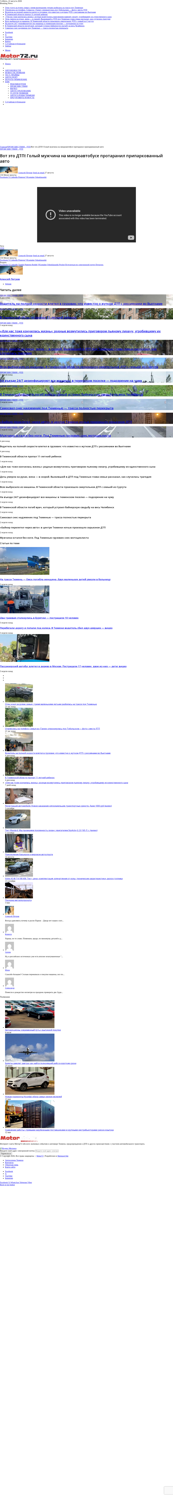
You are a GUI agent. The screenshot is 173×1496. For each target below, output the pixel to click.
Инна (7, 970)
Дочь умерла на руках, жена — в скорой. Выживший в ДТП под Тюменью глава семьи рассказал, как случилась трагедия (57, 19)
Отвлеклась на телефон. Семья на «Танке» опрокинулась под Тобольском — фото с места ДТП (46, 10)
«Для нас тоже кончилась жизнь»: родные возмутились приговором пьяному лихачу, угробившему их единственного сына (58, 17)
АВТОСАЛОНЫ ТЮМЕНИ (22, 95)
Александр (9, 988)
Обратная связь (11, 1165)
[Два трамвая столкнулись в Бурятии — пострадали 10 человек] (24, 613)
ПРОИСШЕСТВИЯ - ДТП (19, 147)
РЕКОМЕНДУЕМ (18, 84)
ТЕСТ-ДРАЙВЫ (12, 75)
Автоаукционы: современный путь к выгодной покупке (33, 1030)
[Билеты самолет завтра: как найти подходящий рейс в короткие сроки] (29, 1061)
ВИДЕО (13, 88)
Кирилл (8, 934)
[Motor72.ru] (20, 59)
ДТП (2, 248)
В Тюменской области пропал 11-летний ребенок (26, 14)
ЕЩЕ (7, 82)
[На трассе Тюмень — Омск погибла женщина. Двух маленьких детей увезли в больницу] (24, 574)
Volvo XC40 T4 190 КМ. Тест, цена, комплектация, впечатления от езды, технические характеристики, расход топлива (64, 878)
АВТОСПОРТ (11, 77)
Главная (3, 147)
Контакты (9, 1162)
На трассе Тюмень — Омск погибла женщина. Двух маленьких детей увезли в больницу (55, 579)
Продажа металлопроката (18, 900)
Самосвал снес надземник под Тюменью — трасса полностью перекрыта (36, 28)
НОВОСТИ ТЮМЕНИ (15, 73)
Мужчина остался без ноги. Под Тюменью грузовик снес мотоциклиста (55, 435)
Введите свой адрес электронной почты (17, 1151)
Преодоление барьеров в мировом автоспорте (29, 854)
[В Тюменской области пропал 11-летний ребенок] (19, 775)
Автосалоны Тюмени (14, 1160)
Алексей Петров (25, 173)
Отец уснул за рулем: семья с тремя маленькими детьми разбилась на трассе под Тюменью (44, 8)
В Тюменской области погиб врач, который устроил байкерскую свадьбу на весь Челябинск (44, 26)
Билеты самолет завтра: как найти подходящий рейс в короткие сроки (40, 1063)
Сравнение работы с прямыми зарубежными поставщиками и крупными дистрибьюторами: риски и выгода (59, 1130)
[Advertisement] (86, 126)
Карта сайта (10, 1167)
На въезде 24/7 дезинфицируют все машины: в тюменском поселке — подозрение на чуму (44, 23)
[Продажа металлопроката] (19, 898)
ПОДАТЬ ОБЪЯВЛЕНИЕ (16, 79)
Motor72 (39, 1156)
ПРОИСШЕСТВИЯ (18, 86)
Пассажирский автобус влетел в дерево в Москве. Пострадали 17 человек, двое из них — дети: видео (63, 666)
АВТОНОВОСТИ (13, 70)
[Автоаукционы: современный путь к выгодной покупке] (29, 1027)
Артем (8, 952)
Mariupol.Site (62, 1156)
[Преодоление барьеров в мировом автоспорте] (19, 852)
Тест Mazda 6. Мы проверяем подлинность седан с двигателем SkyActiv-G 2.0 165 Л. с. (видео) (51, 830)
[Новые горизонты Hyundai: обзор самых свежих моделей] (29, 1094)
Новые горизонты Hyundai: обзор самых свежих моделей (33, 1096)
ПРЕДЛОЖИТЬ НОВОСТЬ (22, 98)
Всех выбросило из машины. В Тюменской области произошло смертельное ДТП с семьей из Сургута (49, 21)
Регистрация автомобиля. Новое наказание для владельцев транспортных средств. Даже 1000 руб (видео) (58, 805)
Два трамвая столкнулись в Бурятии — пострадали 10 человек (39, 617)
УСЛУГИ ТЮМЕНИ (19, 93)
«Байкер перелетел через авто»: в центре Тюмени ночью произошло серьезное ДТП (66, 422)
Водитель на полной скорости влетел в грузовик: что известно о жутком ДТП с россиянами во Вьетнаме (50, 12)
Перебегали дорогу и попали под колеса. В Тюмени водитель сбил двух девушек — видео (56, 627)
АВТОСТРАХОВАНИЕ (20, 91)
